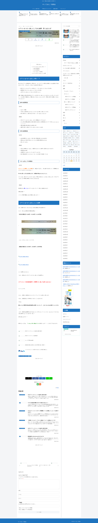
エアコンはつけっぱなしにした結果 (39, 73)
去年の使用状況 (37, 68)
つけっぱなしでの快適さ (38, 71)
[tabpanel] (23, 16)
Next (80, 16)
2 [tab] (49, 22)
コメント (20, 478)
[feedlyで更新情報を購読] (38, 384)
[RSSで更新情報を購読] (40, 384)
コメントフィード (66, 319)
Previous (17, 16)
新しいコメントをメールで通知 (25, 507)
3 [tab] (50, 22)
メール (19, 494)
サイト (19, 498)
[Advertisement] (38, 54)
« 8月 (64, 165)
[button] (79, 26)
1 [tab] (47, 22)
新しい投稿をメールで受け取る (25, 509)
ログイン (65, 314)
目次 (37, 64)
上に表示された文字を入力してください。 (27, 504)
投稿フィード (66, 316)
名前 (19, 490)
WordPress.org (66, 322)
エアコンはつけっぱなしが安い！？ (39, 66)
